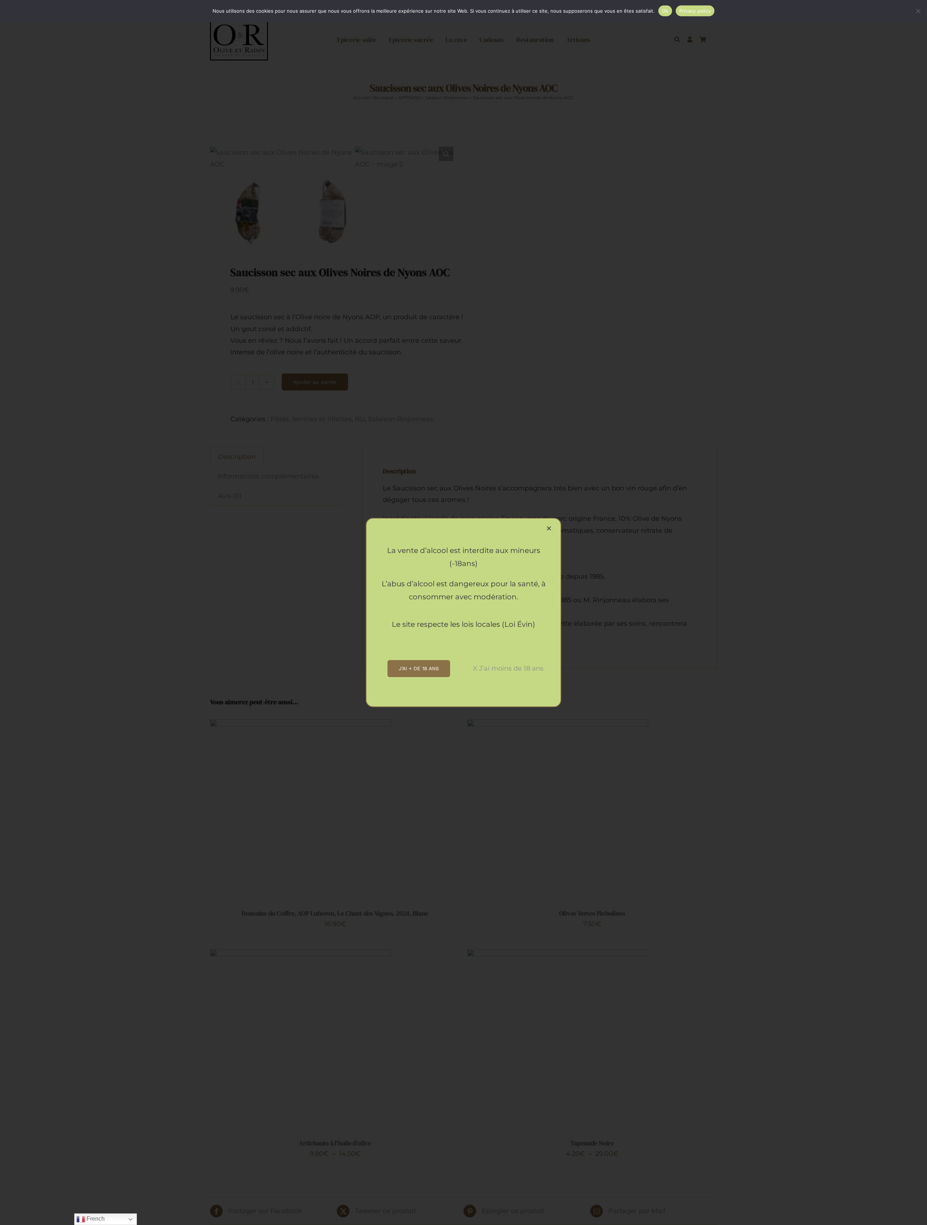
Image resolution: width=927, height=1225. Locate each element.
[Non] (918, 10)
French (95, 1219)
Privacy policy (695, 11)
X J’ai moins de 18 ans (508, 668)
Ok (665, 11)
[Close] (549, 528)
